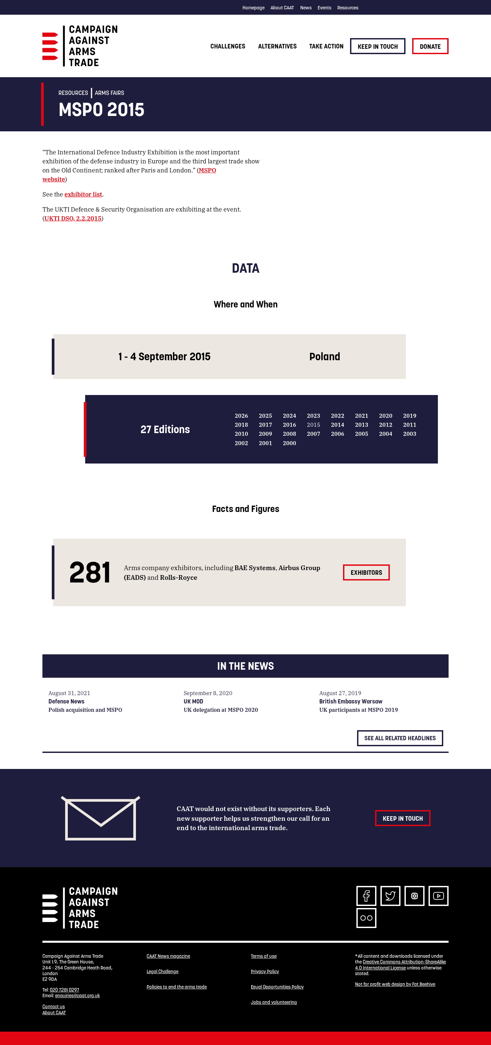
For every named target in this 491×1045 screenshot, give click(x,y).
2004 (385, 433)
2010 (241, 433)
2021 (361, 415)
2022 (337, 415)
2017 (265, 424)
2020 (385, 415)
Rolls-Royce (178, 576)
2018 (241, 424)
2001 (265, 443)
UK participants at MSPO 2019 (358, 709)
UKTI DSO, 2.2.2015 (73, 218)
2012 (385, 424)
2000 (289, 443)
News (306, 8)
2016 (289, 424)
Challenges (227, 46)
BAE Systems (255, 567)
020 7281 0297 (64, 990)
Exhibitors (366, 572)
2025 (265, 415)
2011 (410, 424)
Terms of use (264, 956)
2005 (361, 433)
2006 (337, 433)
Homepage (253, 8)
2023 (313, 415)
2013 (361, 424)
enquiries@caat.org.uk (77, 996)
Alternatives (277, 46)
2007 (313, 433)
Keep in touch (378, 46)
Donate (430, 46)
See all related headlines (400, 738)
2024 (289, 415)
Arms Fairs (109, 93)
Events (324, 8)
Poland (324, 356)
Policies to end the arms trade (177, 987)
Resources (347, 8)
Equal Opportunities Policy (277, 987)
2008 (289, 433)
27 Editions (165, 429)
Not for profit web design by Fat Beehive (395, 984)
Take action (326, 46)
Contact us (53, 1007)
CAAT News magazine (168, 956)
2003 (410, 433)
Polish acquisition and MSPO (85, 709)
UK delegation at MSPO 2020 (221, 709)
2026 (241, 415)
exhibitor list (83, 193)
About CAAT (282, 8)
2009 (265, 433)
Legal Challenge (162, 971)
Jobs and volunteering (274, 1002)
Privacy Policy (265, 971)
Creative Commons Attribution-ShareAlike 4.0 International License (400, 964)
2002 (241, 443)
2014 (337, 424)
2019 (410, 415)
